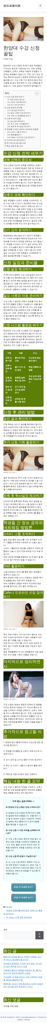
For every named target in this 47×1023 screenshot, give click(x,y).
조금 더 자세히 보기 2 (23, 897)
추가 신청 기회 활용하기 (20, 124)
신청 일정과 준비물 (14, 107)
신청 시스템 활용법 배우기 (21, 116)
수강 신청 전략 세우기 (15, 97)
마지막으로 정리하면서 (16, 140)
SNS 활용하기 (16, 135)
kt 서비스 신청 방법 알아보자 (19, 917)
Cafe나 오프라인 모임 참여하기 (23, 137)
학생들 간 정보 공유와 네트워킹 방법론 (22, 129)
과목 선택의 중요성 (17, 100)
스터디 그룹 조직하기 (18, 132)
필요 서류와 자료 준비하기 (21, 113)
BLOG (9, 907)
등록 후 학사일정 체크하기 (21, 126)
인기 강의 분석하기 (17, 105)
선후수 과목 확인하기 (18, 102)
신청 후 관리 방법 (14, 118)
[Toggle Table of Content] (35, 93)
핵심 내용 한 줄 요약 (14, 146)
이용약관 (27, 1020)
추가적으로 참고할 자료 (16, 143)
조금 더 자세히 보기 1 (23, 887)
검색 (5, 929)
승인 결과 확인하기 (17, 121)
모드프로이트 (12, 5)
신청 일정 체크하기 (17, 110)
